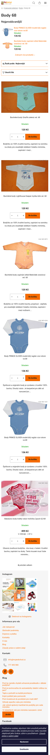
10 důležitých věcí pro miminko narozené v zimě (22, 710)
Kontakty (6, 637)
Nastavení (24, 742)
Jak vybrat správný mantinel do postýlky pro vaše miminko (22, 706)
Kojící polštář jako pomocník (14, 696)
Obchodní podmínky (10, 630)
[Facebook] (5, 671)
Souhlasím (24, 749)
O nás (4, 641)
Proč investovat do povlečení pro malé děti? (20, 699)
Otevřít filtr (9, 72)
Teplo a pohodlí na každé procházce (17, 693)
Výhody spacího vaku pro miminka (16, 702)
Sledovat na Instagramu (21, 616)
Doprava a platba (9, 634)
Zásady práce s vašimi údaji (13, 648)
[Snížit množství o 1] (12, 137)
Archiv (8, 714)
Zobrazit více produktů (24, 55)
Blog (4, 644)
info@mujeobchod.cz (17, 660)
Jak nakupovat (8, 627)
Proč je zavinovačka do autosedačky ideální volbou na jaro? (24, 689)
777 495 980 (13, 665)
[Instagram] (10, 671)
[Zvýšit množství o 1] (23, 137)
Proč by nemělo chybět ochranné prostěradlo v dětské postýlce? (24, 684)
